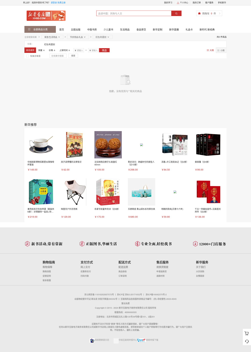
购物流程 (47, 271)
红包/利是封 (49, 44)
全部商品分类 (40, 29)
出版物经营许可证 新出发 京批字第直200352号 (95, 298)
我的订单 (197, 2)
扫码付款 (85, 275)
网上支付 (85, 267)
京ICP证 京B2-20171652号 (129, 294)
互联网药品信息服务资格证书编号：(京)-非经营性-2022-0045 (149, 298)
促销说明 (47, 275)
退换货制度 (162, 267)
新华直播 (174, 29)
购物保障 (47, 267)
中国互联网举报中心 (128, 339)
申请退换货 (161, 271)
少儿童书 (108, 29)
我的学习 (168, 2)
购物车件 (209, 13)
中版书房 (92, 29)
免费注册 (61, 2)
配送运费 (123, 267)
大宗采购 (200, 271)
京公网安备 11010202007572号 (99, 294)
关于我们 (201, 267)
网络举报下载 (152, 339)
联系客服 (47, 280)
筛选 (104, 50)
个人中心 (183, 2)
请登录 (54, 2)
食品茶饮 (141, 29)
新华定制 (157, 29)
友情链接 (200, 275)
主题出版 (75, 29)
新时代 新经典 (207, 29)
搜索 (73, 55)
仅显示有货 (35, 55)
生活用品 (125, 29)
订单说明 (122, 275)
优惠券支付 (86, 271)
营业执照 (125, 303)
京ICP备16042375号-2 (156, 294)
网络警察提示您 (102, 339)
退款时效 (160, 275)
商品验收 (122, 271)
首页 (61, 29)
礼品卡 (189, 29)
